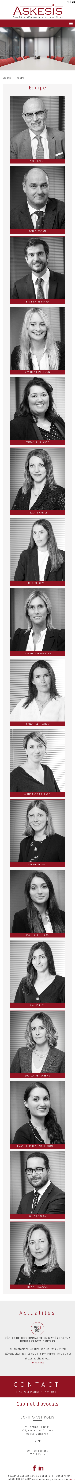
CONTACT (37, 1384)
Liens (19, 1392)
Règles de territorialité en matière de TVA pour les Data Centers (37, 1339)
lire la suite (37, 1362)
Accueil (7, 78)
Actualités (37, 1313)
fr (68, 1)
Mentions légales (33, 1392)
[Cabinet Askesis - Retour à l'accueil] (37, 11)
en (73, 1)
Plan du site (51, 1392)
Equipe (21, 78)
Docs (72, 1479)
